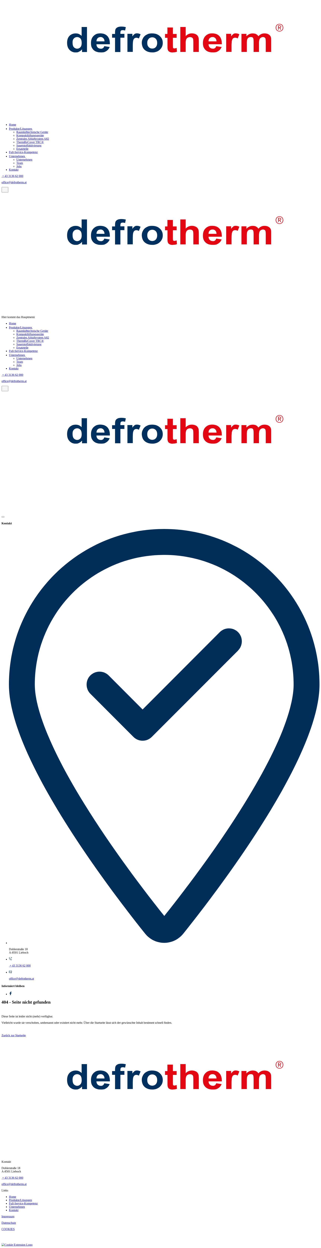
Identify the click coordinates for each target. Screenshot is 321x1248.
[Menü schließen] (2, 516)
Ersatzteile (22, 148)
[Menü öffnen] (4, 189)
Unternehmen (17, 156)
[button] (17, 1244)
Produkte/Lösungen (21, 128)
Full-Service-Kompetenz (23, 152)
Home (12, 124)
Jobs (19, 166)
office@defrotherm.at (14, 182)
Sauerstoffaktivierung (28, 145)
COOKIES (8, 1229)
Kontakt (13, 169)
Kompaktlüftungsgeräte (30, 135)
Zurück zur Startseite (13, 1035)
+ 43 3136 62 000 (12, 176)
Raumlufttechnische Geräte (32, 132)
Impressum (7, 1216)
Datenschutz (8, 1222)
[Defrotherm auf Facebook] (10, 994)
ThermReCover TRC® (30, 142)
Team (19, 163)
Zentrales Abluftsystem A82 (32, 138)
